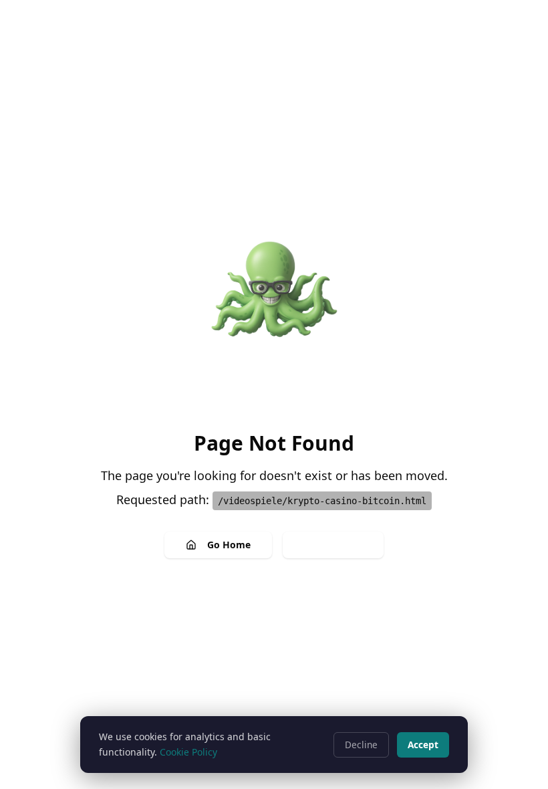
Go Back (344, 544)
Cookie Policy (188, 752)
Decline (361, 744)
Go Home (229, 544)
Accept (423, 744)
